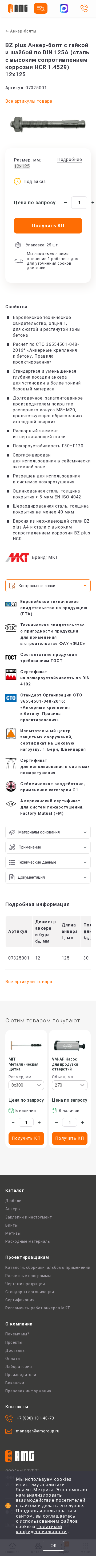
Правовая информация (28, 1391)
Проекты (13, 1342)
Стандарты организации (29, 1292)
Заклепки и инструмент (28, 1217)
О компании (19, 1324)
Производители (20, 1374)
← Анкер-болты (20, 31)
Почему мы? (17, 1334)
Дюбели (13, 1201)
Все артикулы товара (28, 101)
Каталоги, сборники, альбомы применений (47, 1267)
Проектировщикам (27, 1257)
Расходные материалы (28, 1241)
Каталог (14, 1190)
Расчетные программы (28, 1276)
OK (53, 1545)
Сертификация (20, 1300)
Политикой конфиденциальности (41, 1529)
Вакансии (14, 1383)
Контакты (16, 1406)
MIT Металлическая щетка (23, 1064)
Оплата (12, 1358)
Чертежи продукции (25, 1284)
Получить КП (26, 1138)
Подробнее (69, 159)
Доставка (15, 1350)
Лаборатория (18, 1366)
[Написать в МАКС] (64, 8)
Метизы (13, 1233)
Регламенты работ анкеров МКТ (37, 1308)
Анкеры (13, 1209)
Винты (11, 1225)
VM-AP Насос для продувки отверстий (65, 1064)
